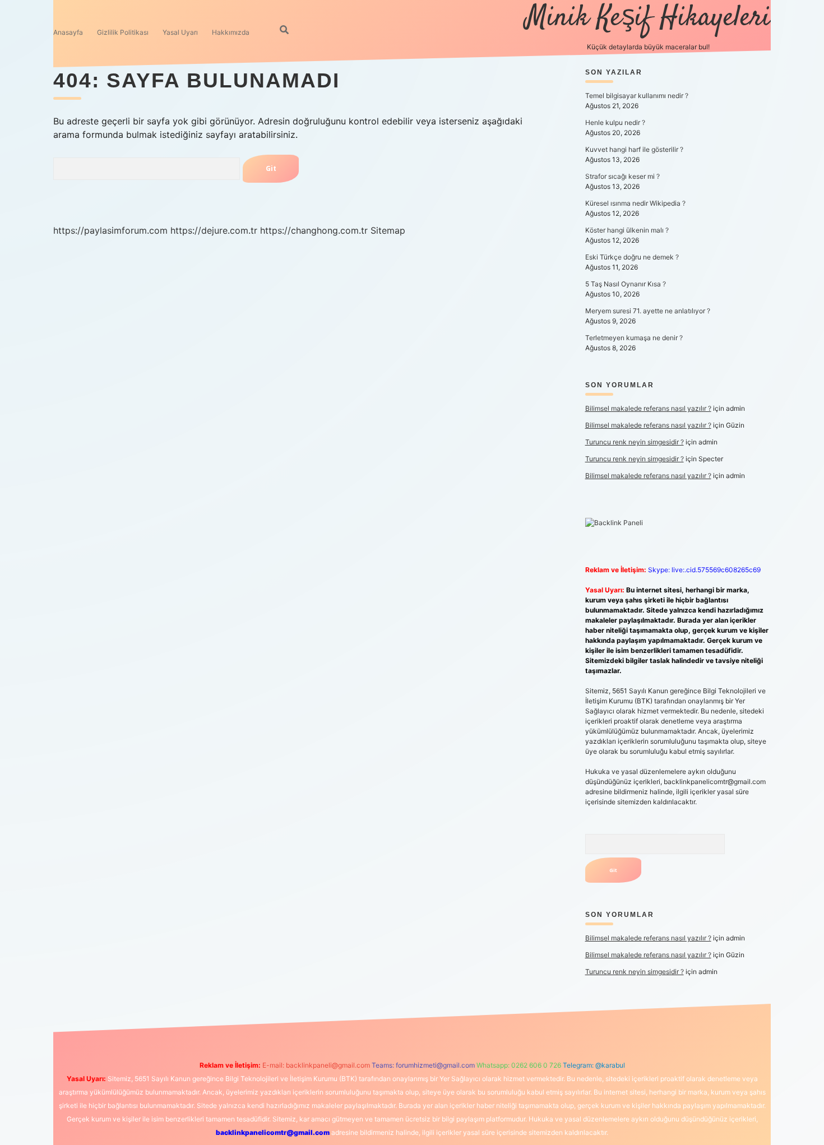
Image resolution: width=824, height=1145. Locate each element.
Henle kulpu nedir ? (615, 122)
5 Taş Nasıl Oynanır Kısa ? (625, 284)
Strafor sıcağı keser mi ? (622, 176)
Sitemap (388, 230)
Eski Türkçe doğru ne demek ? (632, 257)
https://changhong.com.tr (314, 230)
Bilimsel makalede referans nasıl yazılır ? (648, 408)
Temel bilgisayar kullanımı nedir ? (636, 95)
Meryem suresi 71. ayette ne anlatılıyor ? (647, 311)
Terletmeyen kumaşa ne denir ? (634, 337)
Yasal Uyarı (180, 32)
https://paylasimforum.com (110, 230)
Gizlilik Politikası (123, 32)
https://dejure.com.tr (213, 230)
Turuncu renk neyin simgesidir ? (634, 442)
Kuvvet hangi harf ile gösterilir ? (634, 149)
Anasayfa (68, 32)
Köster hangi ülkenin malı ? (627, 230)
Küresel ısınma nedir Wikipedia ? (635, 203)
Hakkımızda (230, 32)
